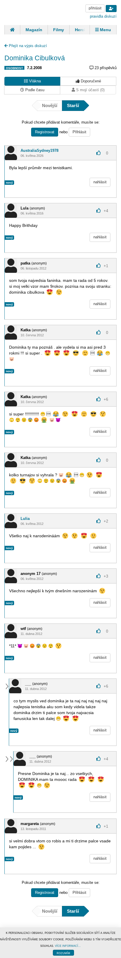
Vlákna (34, 81)
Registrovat (44, 132)
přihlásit (95, 8)
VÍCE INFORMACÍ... (68, 945)
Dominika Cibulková (34, 58)
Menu (105, 29)
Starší (73, 105)
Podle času (34, 90)
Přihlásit (79, 132)
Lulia (25, 518)
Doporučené (90, 81)
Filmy (58, 29)
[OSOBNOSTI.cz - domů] (26, 12)
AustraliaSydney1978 (39, 150)
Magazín (34, 29)
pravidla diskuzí (103, 16)
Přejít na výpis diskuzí (27, 46)
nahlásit (100, 182)
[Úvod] (12, 29)
